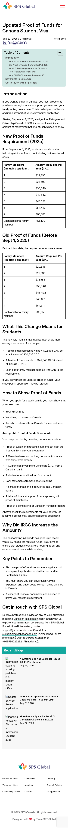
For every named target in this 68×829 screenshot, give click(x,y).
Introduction (12, 57)
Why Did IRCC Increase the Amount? (26, 75)
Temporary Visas (10, 785)
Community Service (11, 791)
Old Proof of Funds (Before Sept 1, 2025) (28, 65)
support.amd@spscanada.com (19, 633)
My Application (53, 791)
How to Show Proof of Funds (23, 71)
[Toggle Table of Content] (58, 53)
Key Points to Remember (18, 79)
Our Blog (51, 778)
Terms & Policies (54, 785)
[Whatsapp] (19, 43)
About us (29, 785)
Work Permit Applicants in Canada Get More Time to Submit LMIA (39, 698)
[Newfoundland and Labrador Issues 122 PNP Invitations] (12, 659)
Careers (28, 791)
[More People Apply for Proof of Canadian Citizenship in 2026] (12, 716)
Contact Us (30, 778)
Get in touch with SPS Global (21, 82)
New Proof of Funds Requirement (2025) (28, 61)
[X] (10, 43)
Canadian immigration (26, 618)
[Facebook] (5, 43)
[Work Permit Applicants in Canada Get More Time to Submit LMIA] (12, 696)
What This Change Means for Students (28, 68)
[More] (24, 43)
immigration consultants (30, 622)
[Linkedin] (14, 43)
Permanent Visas (10, 778)
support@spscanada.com (17, 630)
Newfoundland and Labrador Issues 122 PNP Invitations (40, 660)
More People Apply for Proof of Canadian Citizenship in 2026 (37, 718)
